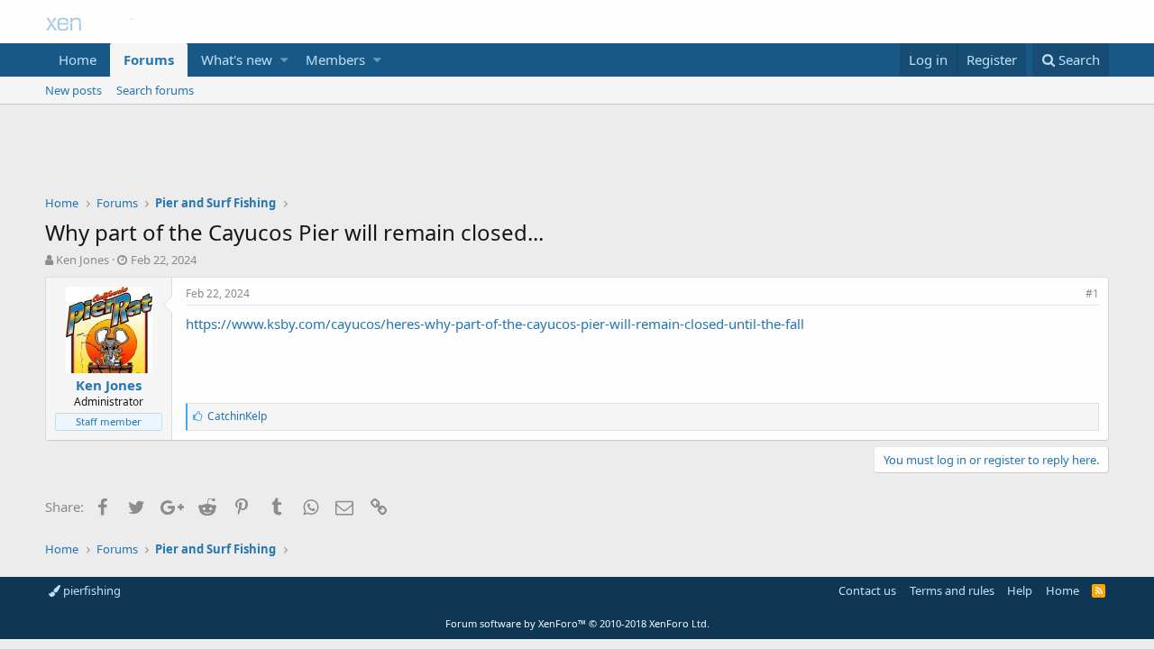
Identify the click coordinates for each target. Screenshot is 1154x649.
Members (335, 59)
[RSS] (1098, 590)
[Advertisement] (577, 154)
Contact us (867, 590)
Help (1019, 590)
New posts (73, 90)
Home (77, 59)
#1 (1092, 293)
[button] (284, 60)
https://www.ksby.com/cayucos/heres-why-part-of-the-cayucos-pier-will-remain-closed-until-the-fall (495, 324)
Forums (149, 59)
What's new (236, 59)
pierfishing (90, 590)
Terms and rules (952, 590)
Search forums (155, 90)
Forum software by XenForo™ (577, 623)
